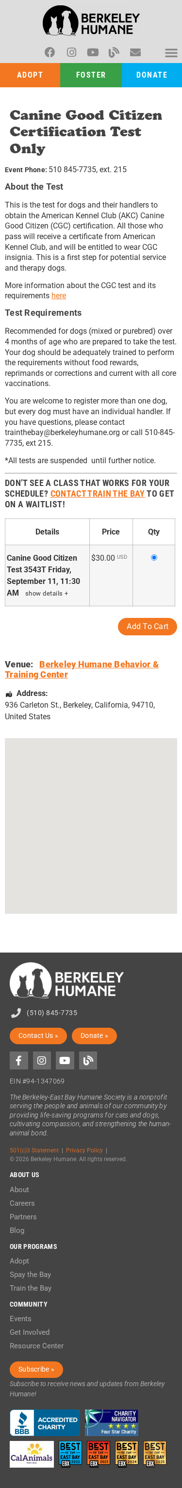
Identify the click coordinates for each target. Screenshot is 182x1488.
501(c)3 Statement (34, 1150)
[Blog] (114, 52)
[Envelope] (135, 52)
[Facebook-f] (19, 1060)
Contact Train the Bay (97, 493)
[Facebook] (50, 52)
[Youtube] (92, 52)
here (58, 295)
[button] (171, 52)
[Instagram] (71, 52)
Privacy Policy (84, 1150)
